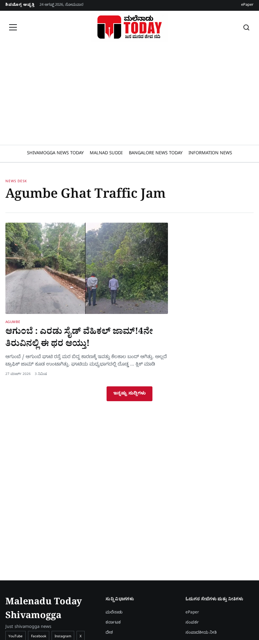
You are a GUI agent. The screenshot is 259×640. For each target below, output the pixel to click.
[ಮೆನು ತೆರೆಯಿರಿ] (12, 27)
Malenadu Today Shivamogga (43, 610)
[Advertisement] (129, 94)
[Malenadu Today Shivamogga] (129, 27)
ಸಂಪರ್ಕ (192, 623)
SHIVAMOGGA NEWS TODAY (55, 154)
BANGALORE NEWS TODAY (155, 154)
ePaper (247, 5)
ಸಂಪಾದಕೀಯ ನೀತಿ (201, 633)
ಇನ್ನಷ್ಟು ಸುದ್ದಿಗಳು (129, 394)
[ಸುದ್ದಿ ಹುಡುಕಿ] (246, 27)
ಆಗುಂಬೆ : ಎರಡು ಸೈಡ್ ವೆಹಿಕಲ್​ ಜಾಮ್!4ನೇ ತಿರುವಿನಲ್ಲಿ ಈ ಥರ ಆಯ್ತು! (79, 339)
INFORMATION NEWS (210, 154)
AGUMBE (13, 323)
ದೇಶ (109, 633)
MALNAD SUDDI (106, 154)
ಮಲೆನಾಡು (114, 612)
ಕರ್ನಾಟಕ (113, 623)
